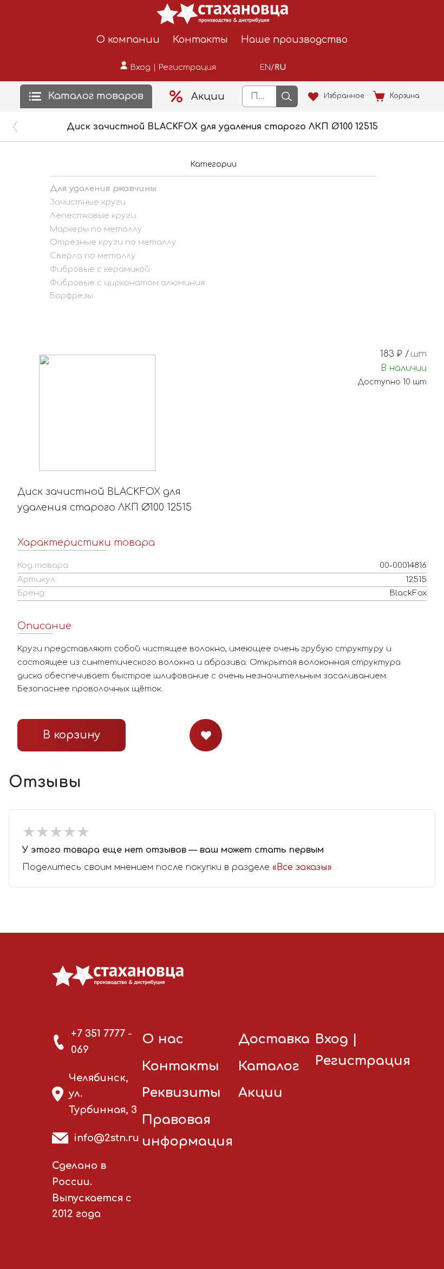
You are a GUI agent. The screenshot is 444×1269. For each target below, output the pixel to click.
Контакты (200, 39)
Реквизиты (181, 1092)
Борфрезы (71, 295)
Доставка (274, 1039)
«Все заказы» (302, 867)
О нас (163, 1039)
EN (265, 67)
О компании (128, 39)
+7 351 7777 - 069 (101, 1041)
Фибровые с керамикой (100, 269)
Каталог (268, 1066)
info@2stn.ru (106, 1138)
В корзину (71, 735)
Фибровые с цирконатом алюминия (127, 282)
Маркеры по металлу (96, 229)
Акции (260, 1092)
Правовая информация (187, 1131)
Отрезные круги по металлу (113, 242)
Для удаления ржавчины (103, 188)
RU (280, 67)
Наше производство (294, 39)
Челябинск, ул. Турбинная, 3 (103, 1093)
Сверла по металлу (93, 255)
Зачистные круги (88, 202)
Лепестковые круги (93, 215)
